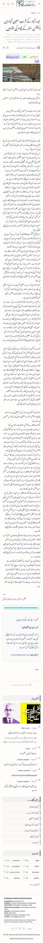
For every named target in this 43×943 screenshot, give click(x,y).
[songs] (28, 748)
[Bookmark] (4, 4)
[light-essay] (25, 727)
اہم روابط (36, 842)
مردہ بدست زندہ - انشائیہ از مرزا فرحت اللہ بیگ (22, 732)
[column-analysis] (23, 759)
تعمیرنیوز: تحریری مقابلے (32, 824)
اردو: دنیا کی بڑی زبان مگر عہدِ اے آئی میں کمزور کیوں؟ (20, 764)
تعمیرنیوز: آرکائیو (34, 836)
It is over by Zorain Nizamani (24, 775)
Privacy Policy (28, 922)
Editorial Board (31, 920)
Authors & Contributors (11, 922)
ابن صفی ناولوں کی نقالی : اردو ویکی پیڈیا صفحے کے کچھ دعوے (20, 788)
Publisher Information (20, 920)
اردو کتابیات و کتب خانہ (32, 830)
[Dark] (8, 4)
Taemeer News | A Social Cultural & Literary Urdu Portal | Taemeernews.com (24, 936)
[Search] (13, 4)
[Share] (4, 47)
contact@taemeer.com (20, 654)
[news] (36, 669)
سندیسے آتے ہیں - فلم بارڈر (28, 753)
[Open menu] (39, 4)
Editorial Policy (8, 920)
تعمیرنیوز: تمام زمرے (33, 812)
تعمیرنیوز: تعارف (34, 806)
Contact (21, 922)
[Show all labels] (35, 884)
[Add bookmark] (7, 47)
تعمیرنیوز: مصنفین (34, 818)
